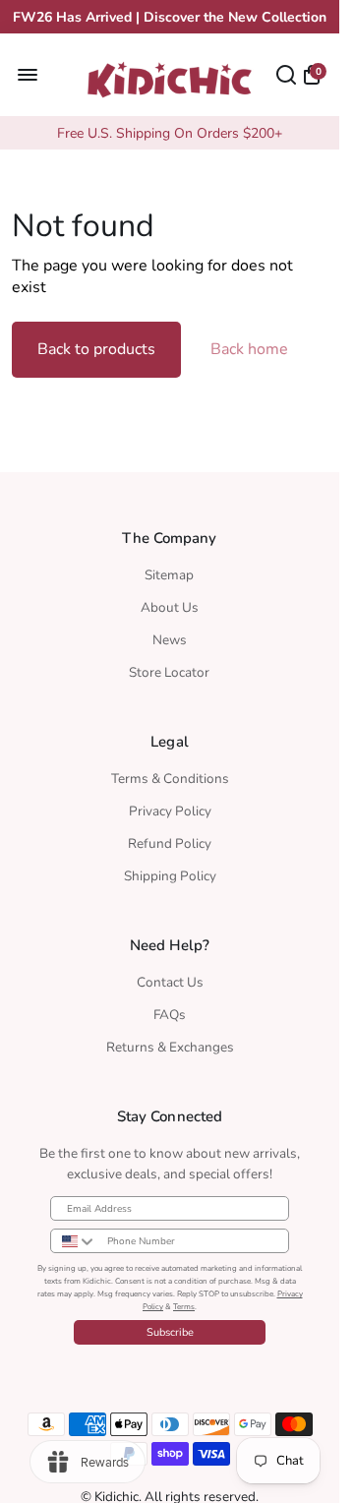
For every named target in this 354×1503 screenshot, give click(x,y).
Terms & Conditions (170, 778)
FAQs (169, 1014)
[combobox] (74, 1241)
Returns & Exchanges (170, 1047)
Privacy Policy (170, 811)
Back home (249, 349)
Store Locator (169, 672)
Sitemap (169, 575)
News (169, 640)
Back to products (96, 349)
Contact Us (170, 982)
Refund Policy (169, 843)
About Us (170, 607)
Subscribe (170, 1332)
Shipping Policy (170, 876)
